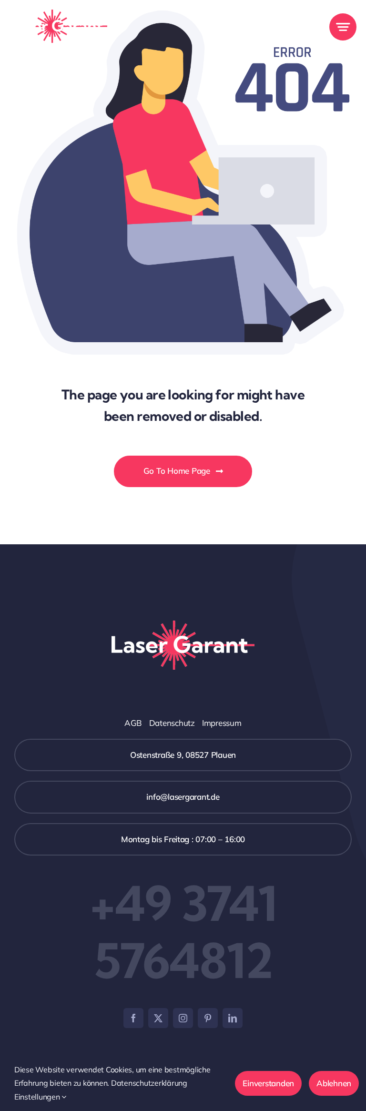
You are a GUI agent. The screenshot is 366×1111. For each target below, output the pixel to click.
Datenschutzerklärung (149, 1083)
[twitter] (158, 1018)
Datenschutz (172, 723)
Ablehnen (333, 1083)
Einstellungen (37, 1096)
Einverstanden (268, 1083)
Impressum (222, 723)
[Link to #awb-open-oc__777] (342, 27)
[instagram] (183, 1018)
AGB (133, 723)
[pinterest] (208, 1018)
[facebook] (133, 1018)
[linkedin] (233, 1018)
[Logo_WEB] (58, 14)
